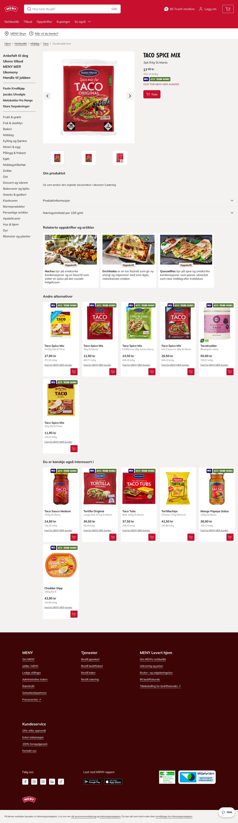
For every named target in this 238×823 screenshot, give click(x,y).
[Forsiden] (89, 158)
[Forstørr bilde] (89, 97)
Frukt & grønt (12, 117)
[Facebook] (25, 782)
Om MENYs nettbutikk (153, 659)
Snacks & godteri (14, 194)
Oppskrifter (44, 21)
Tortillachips (169, 511)
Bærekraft (28, 686)
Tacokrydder (208, 345)
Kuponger (63, 21)
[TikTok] (61, 782)
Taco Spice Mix (54, 345)
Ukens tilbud (13, 61)
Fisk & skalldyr (13, 123)
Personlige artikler (15, 212)
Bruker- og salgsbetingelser (156, 672)
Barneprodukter (14, 206)
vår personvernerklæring (83, 816)
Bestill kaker (88, 672)
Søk (114, 9)
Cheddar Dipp (53, 588)
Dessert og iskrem (15, 182)
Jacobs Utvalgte (14, 94)
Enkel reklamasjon (33, 737)
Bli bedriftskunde (150, 679)
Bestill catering (90, 679)
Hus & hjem (11, 224)
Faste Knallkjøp (14, 88)
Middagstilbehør (14, 165)
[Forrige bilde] (47, 96)
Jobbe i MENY (30, 666)
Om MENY (28, 659)
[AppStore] (113, 782)
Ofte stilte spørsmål (34, 730)
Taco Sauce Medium (57, 511)
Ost (5, 176)
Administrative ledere (35, 679)
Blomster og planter (16, 236)
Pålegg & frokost (14, 153)
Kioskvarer (10, 200)
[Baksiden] (120, 158)
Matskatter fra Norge (18, 100)
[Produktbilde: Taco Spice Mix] (57, 158)
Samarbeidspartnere (34, 692)
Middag (8, 135)
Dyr (5, 230)
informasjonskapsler (110, 816)
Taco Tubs (129, 511)
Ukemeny (10, 72)
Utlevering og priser (151, 666)
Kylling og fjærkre (15, 141)
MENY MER (12, 67)
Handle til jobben (16, 78)
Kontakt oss (29, 750)
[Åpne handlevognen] (228, 9)
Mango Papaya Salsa (214, 511)
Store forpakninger (16, 106)
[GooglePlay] (92, 782)
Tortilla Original (93, 511)
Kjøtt (6, 159)
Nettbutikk (11, 21)
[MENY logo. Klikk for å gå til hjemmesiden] (11, 9)
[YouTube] (43, 782)
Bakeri (7, 129)
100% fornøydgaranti (34, 744)
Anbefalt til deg (15, 56)
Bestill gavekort (90, 659)
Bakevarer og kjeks (16, 188)
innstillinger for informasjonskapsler (174, 816)
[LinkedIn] (52, 782)
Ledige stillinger (31, 672)
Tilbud (27, 21)
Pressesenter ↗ (31, 699)
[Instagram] (34, 782)
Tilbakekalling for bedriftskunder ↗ (160, 686)
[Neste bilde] (130, 96)
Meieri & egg (11, 147)
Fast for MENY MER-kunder (58, 365)
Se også (80, 21)
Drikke (7, 171)
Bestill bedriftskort (92, 666)
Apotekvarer (11, 218)
